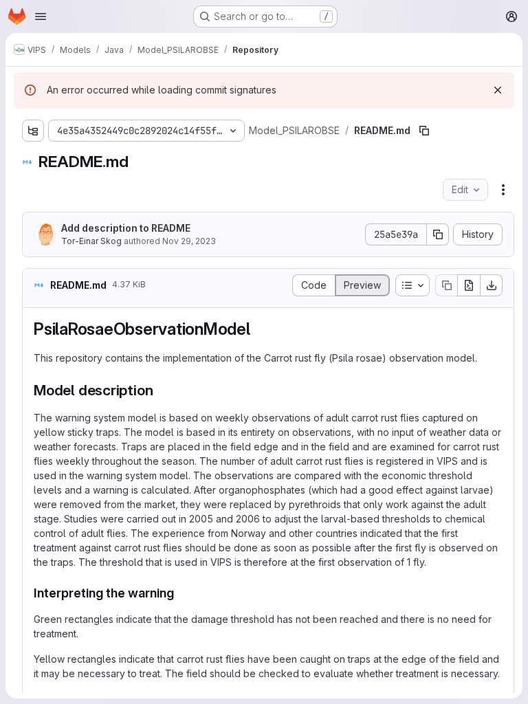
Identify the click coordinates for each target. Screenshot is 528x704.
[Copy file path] (424, 131)
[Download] (492, 285)
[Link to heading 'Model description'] (160, 390)
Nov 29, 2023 (189, 241)
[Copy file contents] (446, 285)
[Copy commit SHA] (438, 234)
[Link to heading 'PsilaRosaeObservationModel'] (259, 329)
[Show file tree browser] (33, 131)
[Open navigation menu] (41, 17)
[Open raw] (469, 285)
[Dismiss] (498, 90)
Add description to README (125, 228)
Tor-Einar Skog (91, 241)
